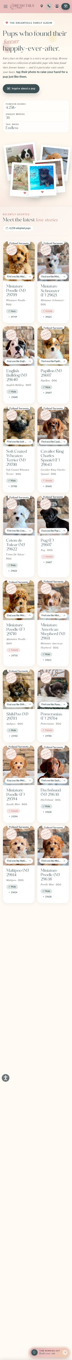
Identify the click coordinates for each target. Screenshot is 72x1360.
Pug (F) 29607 (47, 542)
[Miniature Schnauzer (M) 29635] (53, 926)
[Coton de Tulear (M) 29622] (19, 515)
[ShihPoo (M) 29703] (19, 689)
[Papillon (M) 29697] (53, 346)
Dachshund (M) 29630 (51, 792)
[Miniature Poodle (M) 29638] (53, 846)
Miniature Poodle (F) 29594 (15, 794)
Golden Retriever (49, 1278)
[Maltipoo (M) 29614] (19, 845)
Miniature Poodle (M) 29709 (16, 291)
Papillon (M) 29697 (51, 373)
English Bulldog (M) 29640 (16, 375)
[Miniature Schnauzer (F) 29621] (53, 261)
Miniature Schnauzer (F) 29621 (50, 290)
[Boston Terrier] (19, 1251)
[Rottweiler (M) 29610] (19, 1011)
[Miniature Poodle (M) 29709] (19, 261)
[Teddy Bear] (19, 1100)
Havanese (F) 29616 (18, 953)
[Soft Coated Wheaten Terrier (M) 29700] (19, 426)
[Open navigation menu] (5, 6)
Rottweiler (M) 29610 (18, 1037)
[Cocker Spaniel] (53, 1171)
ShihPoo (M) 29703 (17, 716)
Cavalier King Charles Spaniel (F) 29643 (52, 458)
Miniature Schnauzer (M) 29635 (50, 955)
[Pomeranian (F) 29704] (53, 689)
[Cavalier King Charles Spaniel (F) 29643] (53, 426)
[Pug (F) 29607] (53, 515)
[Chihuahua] (53, 1100)
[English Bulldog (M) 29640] (19, 346)
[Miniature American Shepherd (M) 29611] (53, 600)
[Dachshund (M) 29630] (53, 765)
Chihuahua (50, 1124)
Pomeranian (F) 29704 (51, 716)
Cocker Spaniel (47, 1198)
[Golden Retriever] (53, 1251)
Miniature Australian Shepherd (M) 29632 (53, 1042)
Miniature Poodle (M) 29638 (50, 875)
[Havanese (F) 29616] (19, 926)
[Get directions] (41, 6)
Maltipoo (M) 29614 (17, 872)
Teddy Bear (16, 1124)
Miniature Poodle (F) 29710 (15, 629)
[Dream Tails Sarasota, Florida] (22, 6)
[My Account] (57, 6)
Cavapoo (14, 1196)
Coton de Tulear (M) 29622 (15, 545)
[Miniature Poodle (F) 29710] (19, 600)
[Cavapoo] (19, 1171)
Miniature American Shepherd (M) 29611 (53, 632)
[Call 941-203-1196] (49, 6)
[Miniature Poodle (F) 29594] (19, 765)
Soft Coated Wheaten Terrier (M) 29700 (16, 458)
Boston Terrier (12, 1278)
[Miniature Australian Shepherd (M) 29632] (53, 1011)
